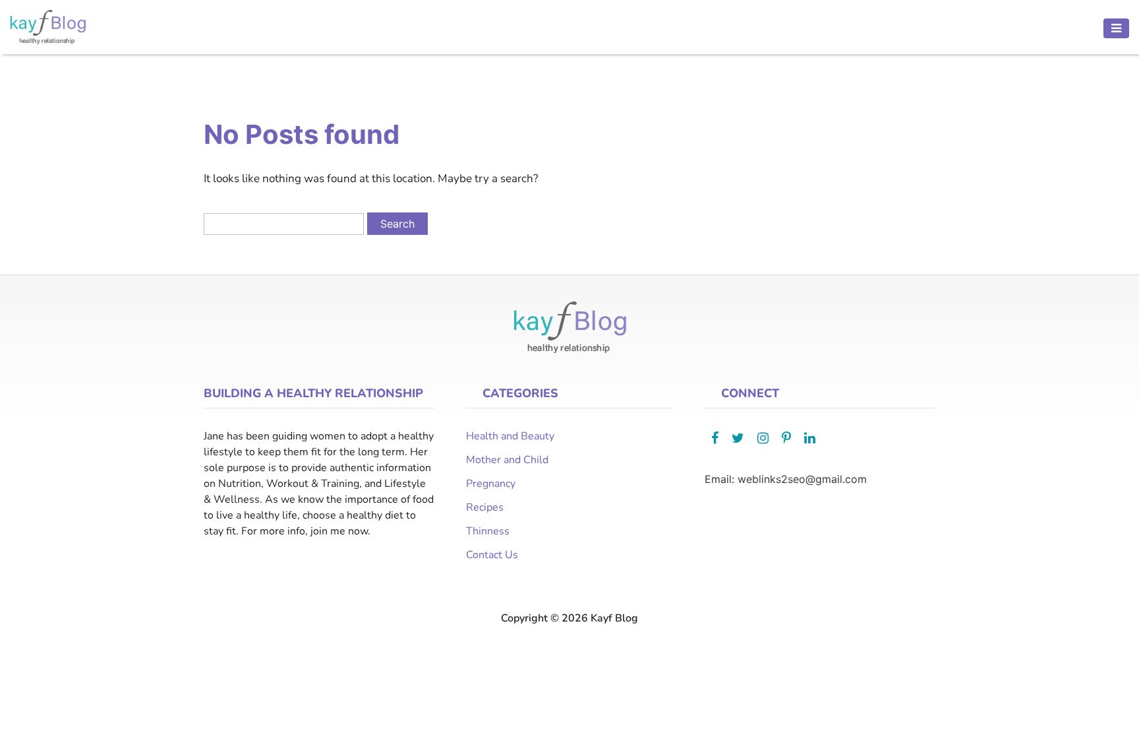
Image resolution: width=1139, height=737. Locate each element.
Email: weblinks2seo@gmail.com (786, 479)
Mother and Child (507, 460)
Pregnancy (490, 483)
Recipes (485, 507)
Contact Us (492, 555)
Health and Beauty (510, 436)
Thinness (488, 531)
